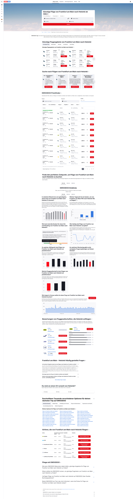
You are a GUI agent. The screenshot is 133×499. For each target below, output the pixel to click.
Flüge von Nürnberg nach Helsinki (48, 422)
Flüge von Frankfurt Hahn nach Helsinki (67, 412)
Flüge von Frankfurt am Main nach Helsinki (50, 411)
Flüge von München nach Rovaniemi (48, 415)
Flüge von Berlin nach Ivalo (64, 425)
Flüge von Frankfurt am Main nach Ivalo (67, 419)
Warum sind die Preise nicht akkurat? (50, 496)
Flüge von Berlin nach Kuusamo (82, 425)
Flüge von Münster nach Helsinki (65, 421)
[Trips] (1, 16)
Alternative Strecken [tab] (46, 403)
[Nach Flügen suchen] (1, 5)
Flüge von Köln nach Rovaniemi (82, 422)
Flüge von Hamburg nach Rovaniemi (66, 415)
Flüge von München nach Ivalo (47, 425)
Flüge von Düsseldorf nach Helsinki (48, 412)
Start (42, 32)
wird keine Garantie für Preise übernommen (68, 489)
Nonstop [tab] (59, 44)
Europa (45, 32)
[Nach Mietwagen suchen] (1, 9)
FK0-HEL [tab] (63, 183)
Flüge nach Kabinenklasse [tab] (75, 403)
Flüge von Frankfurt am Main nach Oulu (49, 424)
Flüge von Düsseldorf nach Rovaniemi (84, 414)
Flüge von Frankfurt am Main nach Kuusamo (85, 421)
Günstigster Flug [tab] (46, 44)
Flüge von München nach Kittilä (65, 418)
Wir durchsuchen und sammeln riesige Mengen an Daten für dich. (55, 494)
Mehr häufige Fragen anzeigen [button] (60, 379)
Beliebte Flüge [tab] (55, 403)
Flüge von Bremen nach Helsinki (65, 422)
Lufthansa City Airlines (52, 351)
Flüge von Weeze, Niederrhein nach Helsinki (85, 415)
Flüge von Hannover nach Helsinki (48, 421)
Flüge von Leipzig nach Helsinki (82, 424)
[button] (2, 1)
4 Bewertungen (50, 354)
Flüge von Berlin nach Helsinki (82, 411)
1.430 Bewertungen (51, 337)
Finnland (49, 32)
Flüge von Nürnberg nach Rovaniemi (83, 419)
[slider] (95, 101)
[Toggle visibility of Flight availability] (83, 219)
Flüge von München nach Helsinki (83, 412)
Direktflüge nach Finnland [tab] (64, 403)
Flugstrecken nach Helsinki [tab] (87, 403)
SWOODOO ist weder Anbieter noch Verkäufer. (52, 492)
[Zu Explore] (1, 13)
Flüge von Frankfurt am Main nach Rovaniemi (50, 414)
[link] (48, 87)
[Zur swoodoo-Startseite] (7, 1)
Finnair (49, 334)
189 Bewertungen (51, 331)
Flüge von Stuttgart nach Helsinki (48, 418)
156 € (45, 14)
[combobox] (47, 16)
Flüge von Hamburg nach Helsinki (66, 411)
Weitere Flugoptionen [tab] (59, 405)
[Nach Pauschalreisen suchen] (1, 11)
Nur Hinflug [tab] (72, 44)
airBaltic (49, 328)
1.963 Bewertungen (51, 343)
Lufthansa (49, 345)
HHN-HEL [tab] (73, 183)
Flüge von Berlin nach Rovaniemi (65, 414)
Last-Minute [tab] (65, 44)
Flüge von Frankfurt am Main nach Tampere (67, 424)
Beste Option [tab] (53, 44)
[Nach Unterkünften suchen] (1, 7)
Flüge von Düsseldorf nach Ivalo (83, 418)
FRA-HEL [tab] (68, 183)
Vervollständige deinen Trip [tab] (48, 405)
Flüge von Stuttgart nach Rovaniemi (48, 419)
